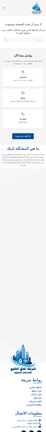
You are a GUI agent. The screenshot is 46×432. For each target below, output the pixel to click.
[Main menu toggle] (4, 8)
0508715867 (23, 122)
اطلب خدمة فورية (21, 136)
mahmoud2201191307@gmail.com (23, 101)
